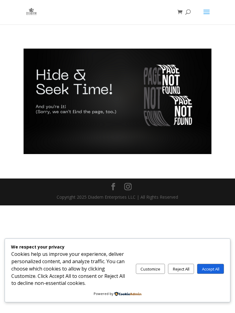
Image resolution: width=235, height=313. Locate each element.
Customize (150, 269)
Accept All (210, 269)
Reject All (181, 269)
